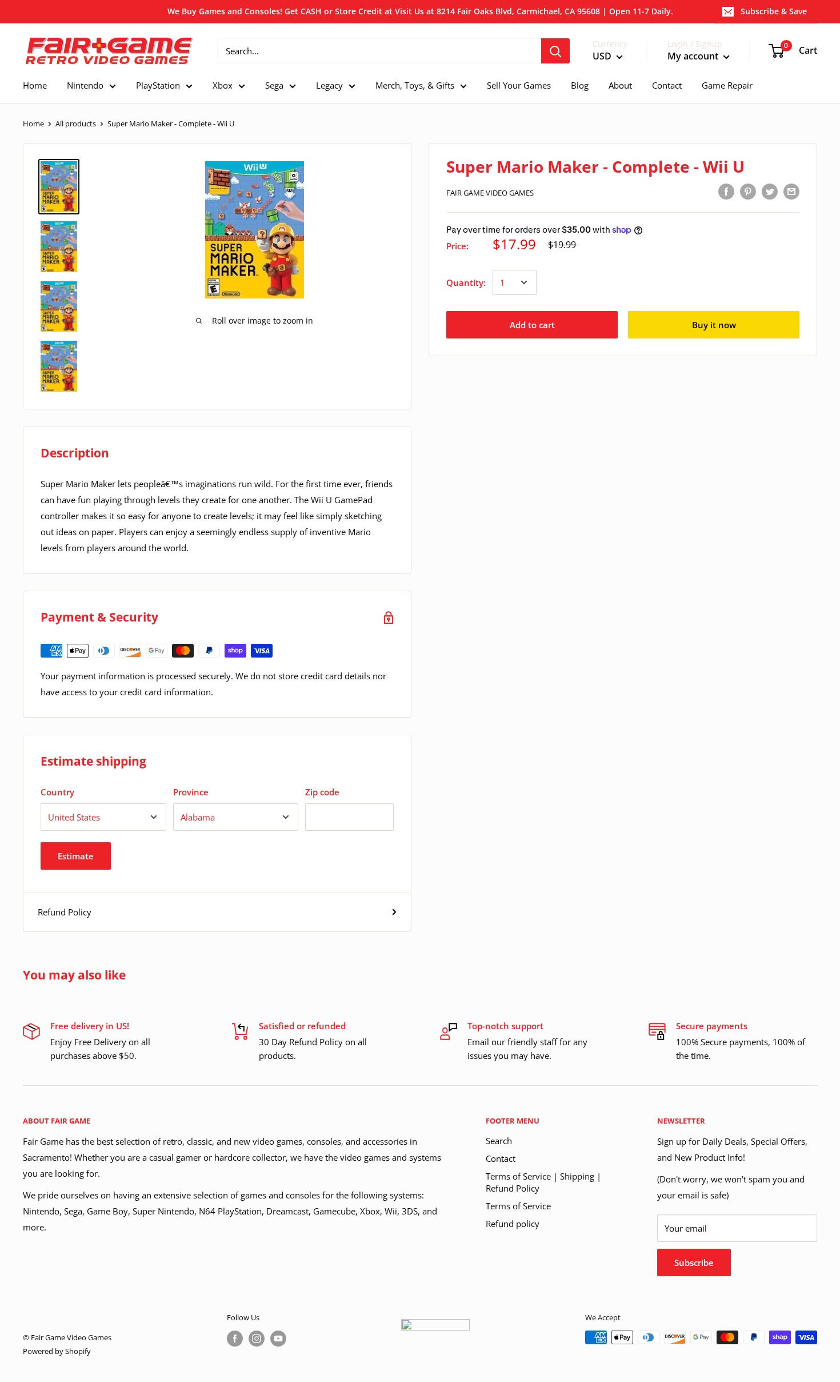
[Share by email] (791, 191)
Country (57, 792)
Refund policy (512, 1223)
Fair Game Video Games (490, 193)
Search (499, 1140)
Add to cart (532, 324)
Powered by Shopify (57, 1351)
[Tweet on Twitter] (770, 191)
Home (33, 123)
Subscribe (694, 1262)
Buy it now (714, 324)
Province (191, 792)
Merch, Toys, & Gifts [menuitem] (414, 85)
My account (694, 56)
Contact (500, 1158)
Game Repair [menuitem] (727, 85)
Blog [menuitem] (580, 85)
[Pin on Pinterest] (748, 191)
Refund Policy (64, 912)
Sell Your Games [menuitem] (519, 85)
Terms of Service (518, 1206)
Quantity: (466, 282)
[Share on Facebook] (726, 191)
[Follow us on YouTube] (278, 1339)
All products (75, 123)
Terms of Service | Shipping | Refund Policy (543, 1182)
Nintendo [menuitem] (85, 85)
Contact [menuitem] (667, 85)
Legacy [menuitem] (329, 85)
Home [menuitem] (35, 85)
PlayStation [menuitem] (158, 85)
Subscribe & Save (774, 11)
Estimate (76, 856)
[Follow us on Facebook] (235, 1339)
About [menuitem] (620, 85)
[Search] (555, 50)
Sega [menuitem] (274, 85)
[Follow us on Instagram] (257, 1339)
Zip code (322, 792)
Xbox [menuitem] (223, 85)
